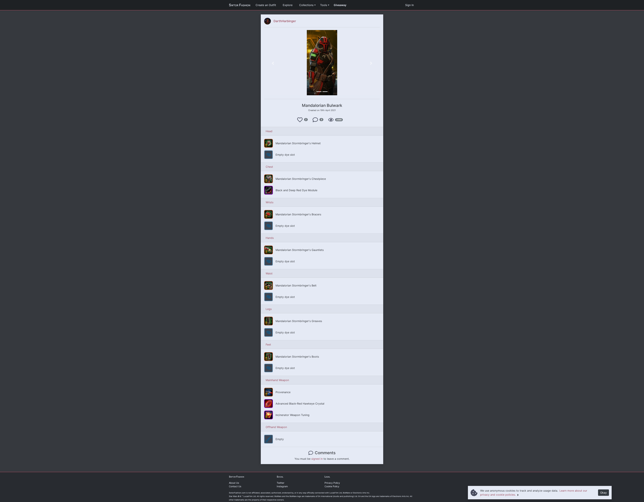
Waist (269, 273)
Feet (268, 344)
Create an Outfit (266, 5)
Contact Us (235, 486)
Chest (269, 166)
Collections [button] (306, 5)
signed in (317, 458)
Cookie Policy (332, 486)
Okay (603, 492)
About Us (234, 482)
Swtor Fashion (239, 5)
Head (269, 131)
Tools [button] (323, 5)
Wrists (269, 202)
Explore (287, 5)
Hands (270, 238)
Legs (269, 309)
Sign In (409, 5)
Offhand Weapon (276, 427)
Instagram (282, 486)
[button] (273, 63)
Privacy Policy (332, 482)
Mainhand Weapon (277, 380)
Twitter (280, 482)
